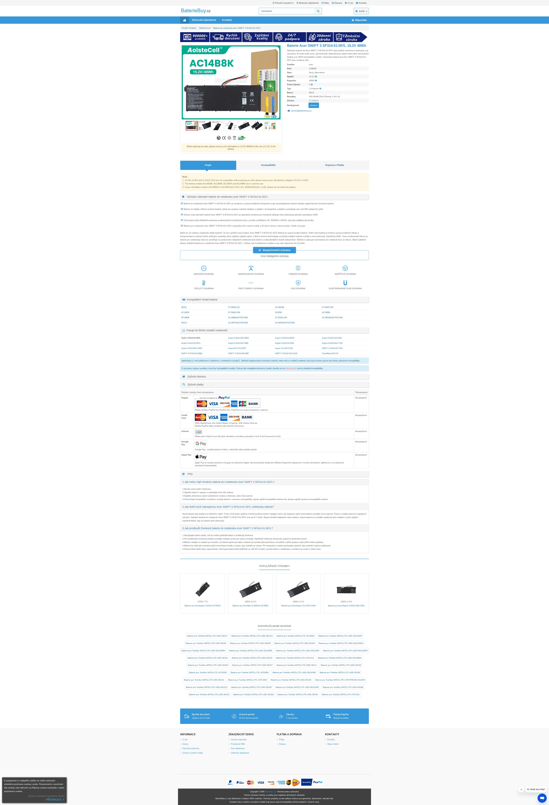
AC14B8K (326, 312)
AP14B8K (185, 317)
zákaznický (291, 368)
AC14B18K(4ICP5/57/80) (332, 317)
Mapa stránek (333, 744)
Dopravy (338, 3)
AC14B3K (185, 312)
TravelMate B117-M (330, 353)
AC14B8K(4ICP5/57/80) (238, 317)
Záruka (185, 744)
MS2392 (278, 312)
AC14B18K (279, 307)
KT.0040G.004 (234, 312)
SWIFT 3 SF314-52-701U (332, 348)
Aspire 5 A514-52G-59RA (238, 338)
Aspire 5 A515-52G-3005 (238, 343)
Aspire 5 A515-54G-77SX (332, 343)
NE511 (184, 307)
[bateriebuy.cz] (198, 13)
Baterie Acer (205, 28)
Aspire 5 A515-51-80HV (284, 338)
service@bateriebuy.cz (301, 111)
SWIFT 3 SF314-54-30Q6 (191, 353)
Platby (326, 3)
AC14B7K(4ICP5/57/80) (238, 323)
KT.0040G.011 (234, 307)
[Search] (318, 11)
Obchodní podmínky (190, 748)
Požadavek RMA (237, 744)
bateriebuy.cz (270, 792)
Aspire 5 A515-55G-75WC (191, 348)
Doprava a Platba (334, 165)
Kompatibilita (268, 165)
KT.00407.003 (327, 307)
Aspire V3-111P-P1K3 (284, 348)
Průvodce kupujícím (284, 3)
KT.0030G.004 (281, 317)
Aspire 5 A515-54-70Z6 (284, 343)
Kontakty (363, 3)
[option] (231, 82)
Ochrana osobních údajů (192, 753)
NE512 (184, 323)
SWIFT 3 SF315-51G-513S (286, 353)
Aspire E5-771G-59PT (237, 348)
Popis (208, 165)
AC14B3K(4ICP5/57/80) (285, 323)
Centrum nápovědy (238, 740)
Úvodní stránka (189, 28)
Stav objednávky (237, 748)
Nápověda (361, 20)
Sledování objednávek (309, 3)
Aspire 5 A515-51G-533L (332, 338)
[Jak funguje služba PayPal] (312, 782)
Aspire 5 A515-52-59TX (190, 343)
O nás (350, 3)
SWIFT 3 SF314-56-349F (238, 353)
